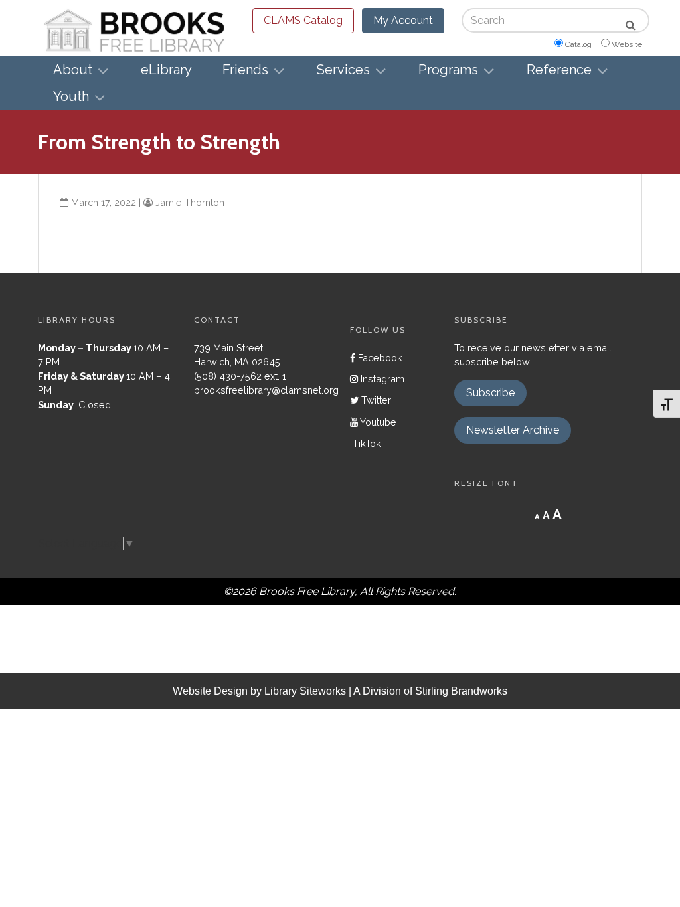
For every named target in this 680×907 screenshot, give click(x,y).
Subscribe (490, 392)
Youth (71, 96)
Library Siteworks (305, 691)
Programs (448, 70)
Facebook (378, 357)
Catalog (578, 44)
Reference (559, 70)
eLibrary (166, 70)
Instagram (381, 378)
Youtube (377, 422)
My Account (403, 20)
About (72, 70)
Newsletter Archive (512, 430)
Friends (245, 70)
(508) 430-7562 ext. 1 (240, 376)
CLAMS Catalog (303, 20)
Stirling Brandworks (461, 691)
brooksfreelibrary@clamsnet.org (266, 390)
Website (627, 44)
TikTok (365, 443)
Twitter (375, 400)
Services (343, 70)
